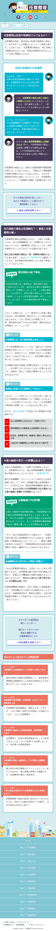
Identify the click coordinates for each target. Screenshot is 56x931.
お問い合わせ (10, 922)
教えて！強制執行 (28, 908)
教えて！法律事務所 (28, 895)
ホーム (28, 841)
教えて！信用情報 (28, 902)
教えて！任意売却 (28, 874)
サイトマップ (24, 922)
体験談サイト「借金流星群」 (15, 925)
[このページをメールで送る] (30, 18)
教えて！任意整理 (28, 7)
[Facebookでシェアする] (18, 18)
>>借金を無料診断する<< (28, 210)
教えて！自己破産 (28, 868)
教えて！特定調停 (28, 881)
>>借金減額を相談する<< (28, 642)
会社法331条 (18, 411)
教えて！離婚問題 (28, 915)
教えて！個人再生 (28, 854)
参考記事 (41, 473)
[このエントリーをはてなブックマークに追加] (36, 18)
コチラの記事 (31, 257)
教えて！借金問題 (28, 888)
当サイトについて (37, 925)
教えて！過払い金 (28, 861)
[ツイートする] (24, 18)
